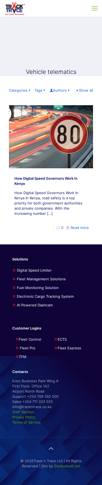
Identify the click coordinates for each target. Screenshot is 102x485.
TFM (22, 357)
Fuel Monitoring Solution (38, 287)
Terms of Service (26, 422)
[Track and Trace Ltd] (15, 8)
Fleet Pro (27, 348)
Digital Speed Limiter (34, 270)
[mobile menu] (94, 8)
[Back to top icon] (51, 448)
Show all (86, 90)
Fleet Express (69, 348)
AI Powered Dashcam (35, 305)
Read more (80, 227)
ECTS (62, 339)
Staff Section (23, 412)
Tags (38, 90)
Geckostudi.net (67, 466)
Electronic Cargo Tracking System (45, 296)
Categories (18, 90)
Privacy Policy (23, 417)
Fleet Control (30, 339)
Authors (60, 90)
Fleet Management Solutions (41, 279)
